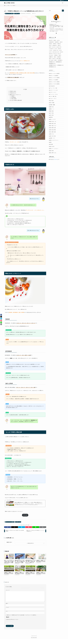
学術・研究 (51, 115)
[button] (7, 527)
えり (56, 48)
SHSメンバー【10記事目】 (54, 75)
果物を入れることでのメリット (15, 94)
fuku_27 (50, 40)
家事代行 (51, 117)
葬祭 (50, 142)
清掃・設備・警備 (53, 129)
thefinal (54, 43)
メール (7, 607)
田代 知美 (59, 58)
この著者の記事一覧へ (30, 543)
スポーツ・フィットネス (54, 90)
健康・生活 (51, 106)
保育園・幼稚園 (52, 104)
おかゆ (59, 48)
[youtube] (60, 0)
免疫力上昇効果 (13, 98)
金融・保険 (51, 150)
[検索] (63, 0)
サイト (7, 611)
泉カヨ (54, 58)
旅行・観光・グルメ (53, 125)
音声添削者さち (60, 65)
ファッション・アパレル (54, 94)
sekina (50, 43)
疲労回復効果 (13, 97)
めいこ (55, 53)
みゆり (50, 53)
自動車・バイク (52, 138)
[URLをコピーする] (42, 527)
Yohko (59, 45)
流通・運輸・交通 (53, 127)
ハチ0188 (56, 55)
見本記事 (51, 144)
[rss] (62, 0)
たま (60, 50)
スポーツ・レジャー (53, 92)
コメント (7, 590)
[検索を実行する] (63, 11)
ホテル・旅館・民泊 (53, 96)
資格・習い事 (52, 146)
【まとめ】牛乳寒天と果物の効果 (16, 100)
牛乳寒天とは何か (13, 91)
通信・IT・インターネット (54, 148)
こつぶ (50, 50)
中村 (60, 55)
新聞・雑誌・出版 (53, 123)
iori (58, 40)
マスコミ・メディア (53, 98)
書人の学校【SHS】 (9, 3)
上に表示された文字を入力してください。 (12, 619)
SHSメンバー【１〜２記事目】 (9, 13)
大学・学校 (51, 113)
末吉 (50, 58)
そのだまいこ (55, 50)
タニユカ (51, 55)
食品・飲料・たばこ (16, 13)
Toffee (59, 43)
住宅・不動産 (52, 102)
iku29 (55, 40)
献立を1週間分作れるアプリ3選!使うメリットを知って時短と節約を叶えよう (28, 502)
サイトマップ (34, 635)
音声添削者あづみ (52, 63)
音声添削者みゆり (52, 66)
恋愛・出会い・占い (53, 121)
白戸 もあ (51, 60)
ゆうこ (59, 53)
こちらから (55, 159)
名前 (7, 603)
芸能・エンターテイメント (54, 140)
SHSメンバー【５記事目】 (54, 79)
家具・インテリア (53, 119)
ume (50, 45)
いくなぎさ (51, 48)
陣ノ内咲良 (60, 60)
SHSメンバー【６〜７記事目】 (55, 81)
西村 (56, 60)
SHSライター (9, 542)
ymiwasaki (55, 45)
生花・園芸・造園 (53, 131)
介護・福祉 (51, 100)
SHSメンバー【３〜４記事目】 (55, 77)
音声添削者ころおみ (52, 65)
